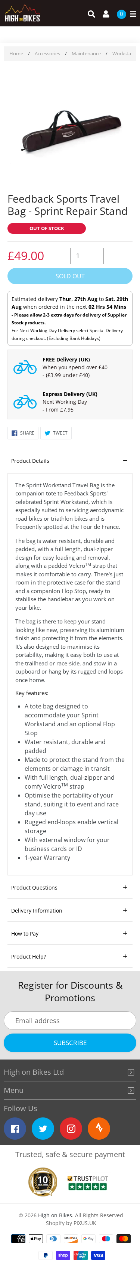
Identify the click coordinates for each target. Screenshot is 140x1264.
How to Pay (24, 933)
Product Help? (28, 956)
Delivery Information (36, 910)
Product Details (30, 460)
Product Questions (34, 887)
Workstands (125, 53)
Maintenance (86, 53)
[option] (70, 128)
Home (16, 53)
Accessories (47, 53)
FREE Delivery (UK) (66, 359)
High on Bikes (55, 1215)
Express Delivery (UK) (70, 393)
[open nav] (131, 14)
